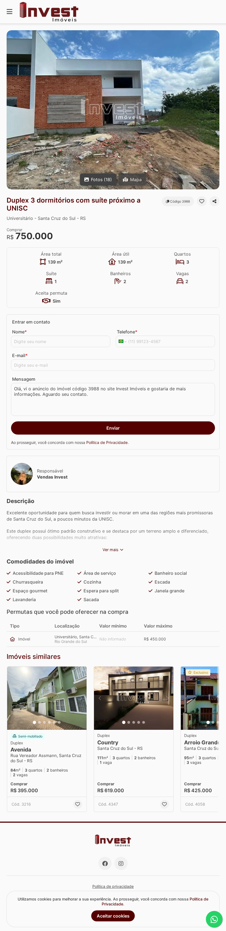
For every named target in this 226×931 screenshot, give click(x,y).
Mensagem (23, 379)
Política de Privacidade (107, 442)
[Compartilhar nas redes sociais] (214, 201)
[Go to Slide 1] (34, 722)
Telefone (127, 332)
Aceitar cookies (113, 916)
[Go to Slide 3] (44, 722)
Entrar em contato (31, 322)
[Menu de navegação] (9, 11)
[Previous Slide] (11, 109)
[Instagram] (121, 863)
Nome (19, 332)
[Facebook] (105, 863)
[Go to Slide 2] (39, 722)
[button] (113, 109)
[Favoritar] (202, 201)
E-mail (20, 355)
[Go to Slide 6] (59, 722)
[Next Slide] (214, 109)
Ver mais (111, 549)
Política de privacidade (113, 886)
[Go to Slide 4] (49, 722)
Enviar (113, 428)
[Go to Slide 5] (54, 722)
